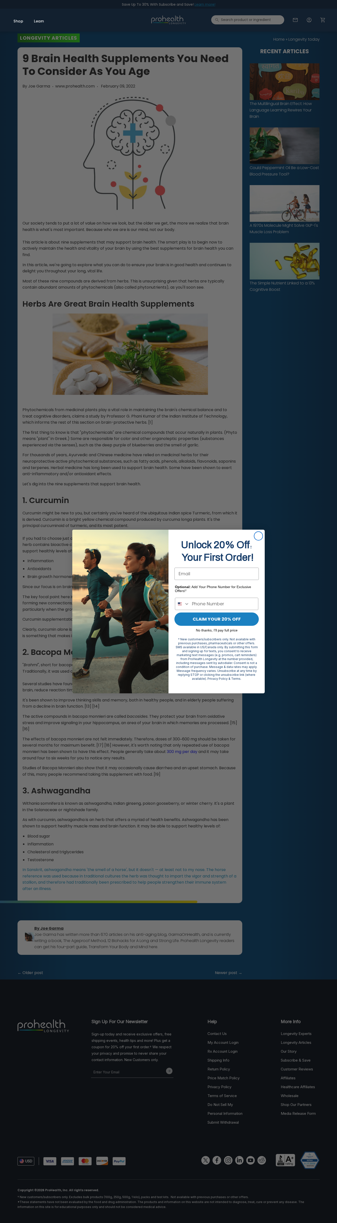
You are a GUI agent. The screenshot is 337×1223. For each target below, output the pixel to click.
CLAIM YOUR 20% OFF (217, 619)
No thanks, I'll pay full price (217, 630)
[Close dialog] (258, 536)
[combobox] (182, 604)
